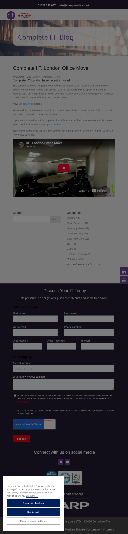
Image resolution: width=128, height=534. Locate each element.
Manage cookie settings (33, 520)
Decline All (33, 511)
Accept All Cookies (33, 502)
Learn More (32, 495)
